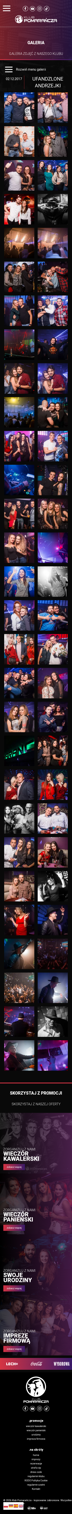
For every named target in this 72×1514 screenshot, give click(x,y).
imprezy (36, 1459)
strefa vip (36, 1467)
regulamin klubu (36, 1476)
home (36, 1455)
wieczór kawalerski (36, 1426)
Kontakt (36, 1489)
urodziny (36, 1434)
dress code (36, 1472)
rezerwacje (36, 1463)
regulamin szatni (36, 1484)
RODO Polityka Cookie (36, 1480)
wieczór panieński (36, 1430)
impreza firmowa (36, 1438)
